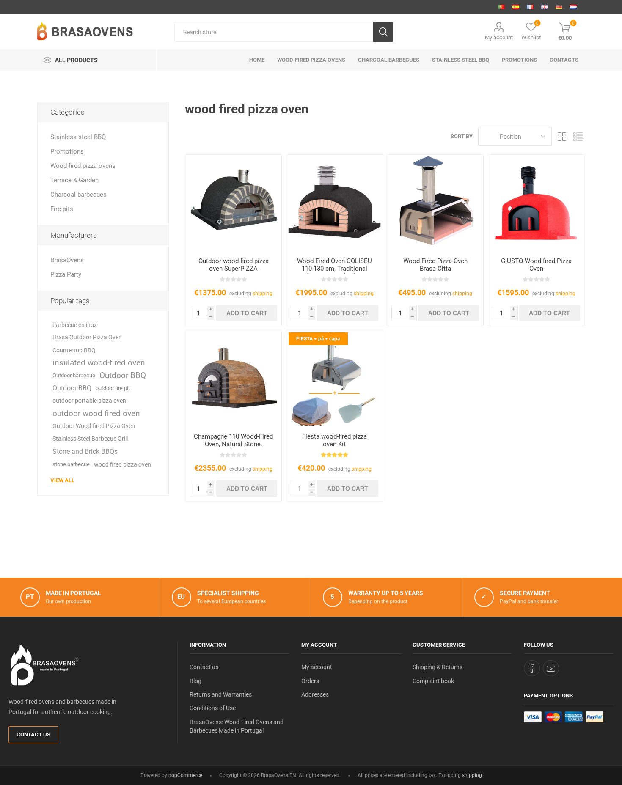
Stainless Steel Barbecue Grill (90, 438)
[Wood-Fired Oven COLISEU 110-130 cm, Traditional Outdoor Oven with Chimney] (334, 203)
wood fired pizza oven (122, 464)
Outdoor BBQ (122, 375)
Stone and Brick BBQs (85, 451)
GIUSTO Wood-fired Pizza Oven (536, 264)
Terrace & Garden (74, 180)
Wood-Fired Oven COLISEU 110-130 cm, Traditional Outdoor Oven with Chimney (334, 268)
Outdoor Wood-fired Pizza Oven (93, 426)
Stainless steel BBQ (78, 137)
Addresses (315, 694)
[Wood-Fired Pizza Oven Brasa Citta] (435, 203)
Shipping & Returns (437, 667)
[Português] (501, 7)
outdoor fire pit (113, 388)
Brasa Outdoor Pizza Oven (87, 337)
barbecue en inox (74, 324)
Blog (195, 681)
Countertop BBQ (74, 350)
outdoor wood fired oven (96, 413)
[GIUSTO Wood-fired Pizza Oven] (536, 203)
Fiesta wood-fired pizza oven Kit (334, 440)
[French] (530, 7)
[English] (544, 7)
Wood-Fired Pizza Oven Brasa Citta (435, 264)
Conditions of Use (213, 708)
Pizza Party (65, 274)
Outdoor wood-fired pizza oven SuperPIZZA (233, 264)
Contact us (33, 734)
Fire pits (61, 209)
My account (499, 37)
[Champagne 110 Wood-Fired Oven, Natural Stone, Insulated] (233, 378)
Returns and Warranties (221, 694)
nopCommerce (185, 775)
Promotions (67, 151)
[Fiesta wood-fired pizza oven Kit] (334, 378)
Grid (562, 136)
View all (62, 480)
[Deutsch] (559, 7)
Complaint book (433, 681)
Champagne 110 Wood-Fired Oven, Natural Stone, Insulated (233, 444)
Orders (310, 681)
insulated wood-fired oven (98, 363)
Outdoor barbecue (73, 375)
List (578, 136)
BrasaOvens (67, 260)
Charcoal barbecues (78, 194)
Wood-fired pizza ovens (83, 166)
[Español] (516, 7)
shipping (262, 293)
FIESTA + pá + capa (318, 339)
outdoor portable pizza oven (89, 400)
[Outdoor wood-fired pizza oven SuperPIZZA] (233, 203)
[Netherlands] (573, 7)
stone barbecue (71, 464)
